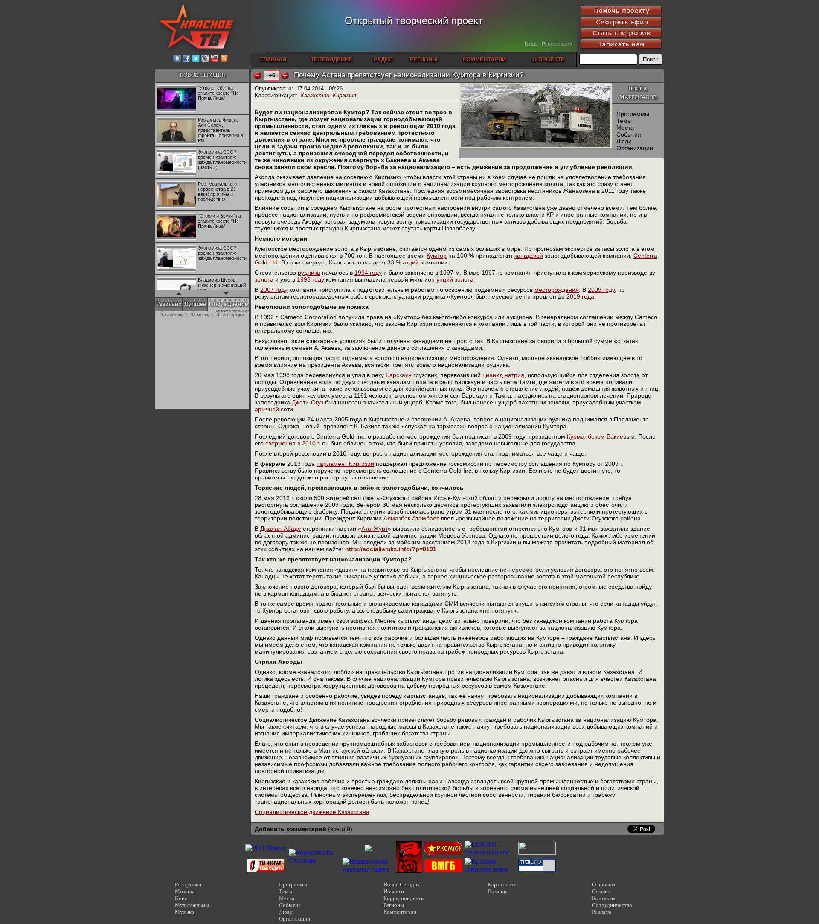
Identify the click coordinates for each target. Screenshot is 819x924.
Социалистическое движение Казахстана (312, 811)
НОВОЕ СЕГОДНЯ (202, 75)
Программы (632, 113)
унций (444, 279)
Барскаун (399, 375)
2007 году (274, 289)
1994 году (368, 272)
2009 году (601, 289)
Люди (624, 141)
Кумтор (437, 255)
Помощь (498, 891)
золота (264, 279)
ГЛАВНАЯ (273, 59)
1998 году (310, 279)
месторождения (556, 289)
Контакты (604, 898)
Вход (531, 44)
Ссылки (601, 891)
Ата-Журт (374, 528)
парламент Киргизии (345, 463)
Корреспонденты (404, 898)
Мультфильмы (192, 905)
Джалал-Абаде (280, 528)
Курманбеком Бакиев (596, 436)
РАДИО (383, 59)
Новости (393, 891)
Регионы (393, 905)
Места (625, 127)
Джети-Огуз (307, 402)
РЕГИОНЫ (424, 59)
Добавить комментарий (290, 828)
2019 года (580, 296)
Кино (181, 898)
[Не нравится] (257, 75)
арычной (267, 409)
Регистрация (557, 44)
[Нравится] (285, 75)
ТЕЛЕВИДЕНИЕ (331, 59)
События (628, 134)
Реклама (601, 912)
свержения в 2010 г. (292, 443)
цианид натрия (503, 375)
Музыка (184, 912)
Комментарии (399, 912)
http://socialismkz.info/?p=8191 (390, 549)
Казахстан (315, 95)
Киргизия (344, 95)
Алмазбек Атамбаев (411, 518)
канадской (528, 255)
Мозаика (185, 891)
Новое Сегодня (401, 884)
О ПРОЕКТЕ (548, 59)
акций (411, 262)
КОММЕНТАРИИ (484, 59)
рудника (309, 272)
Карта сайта (502, 884)
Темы (624, 120)
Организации (634, 148)
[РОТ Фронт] (265, 847)
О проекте (604, 884)
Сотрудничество (612, 905)
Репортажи (188, 884)
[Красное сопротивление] (490, 869)
